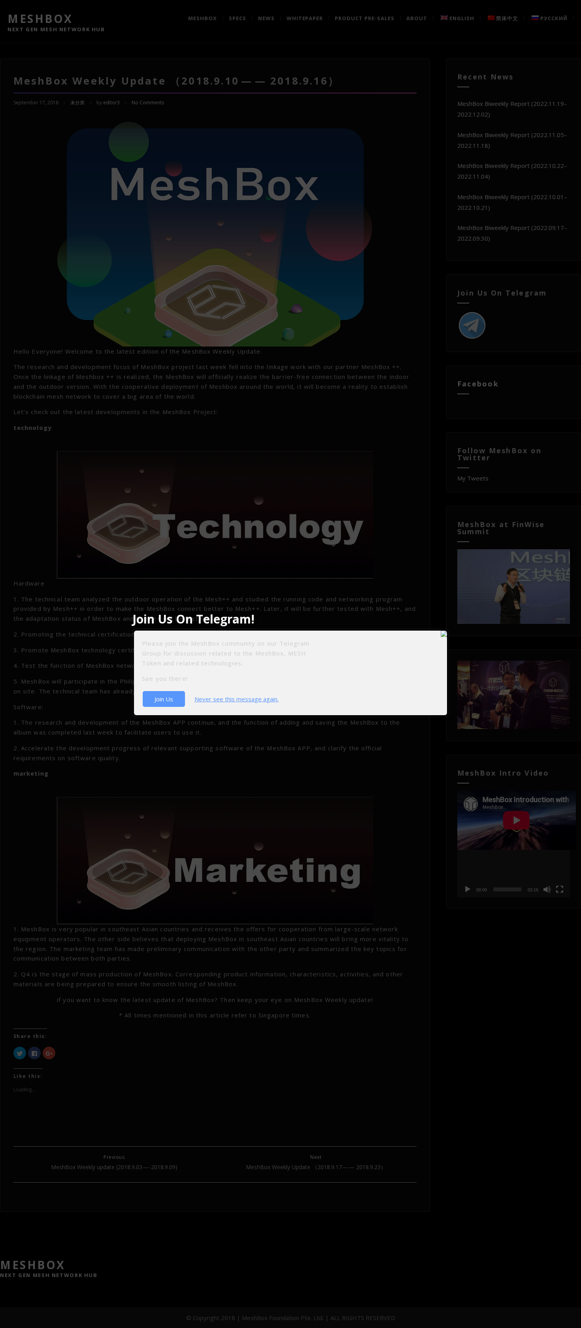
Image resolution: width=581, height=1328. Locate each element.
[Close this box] (447, 630)
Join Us (164, 699)
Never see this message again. (236, 699)
